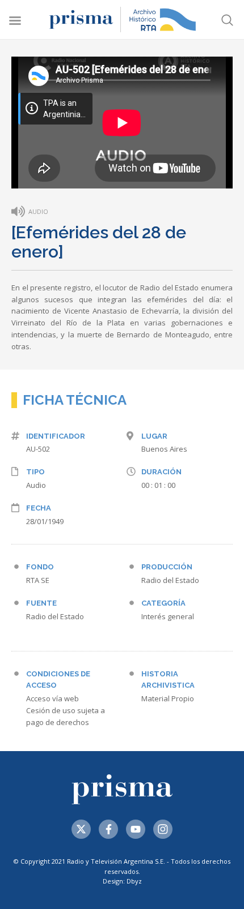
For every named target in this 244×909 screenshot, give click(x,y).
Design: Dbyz (122, 881)
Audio (36, 485)
